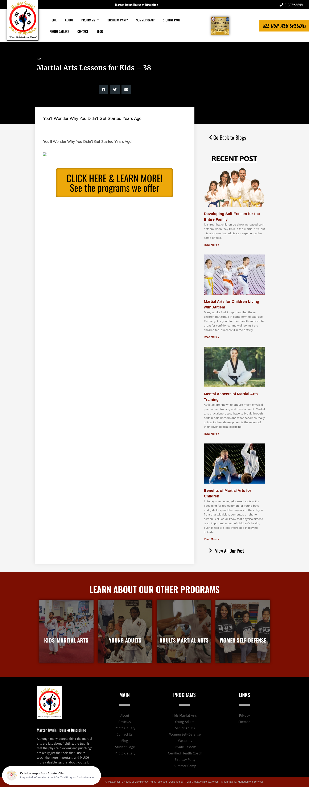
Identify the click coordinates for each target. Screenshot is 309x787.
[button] (103, 89)
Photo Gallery (59, 31)
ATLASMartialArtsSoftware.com (201, 781)
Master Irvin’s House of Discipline (61, 730)
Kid (39, 59)
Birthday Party (117, 20)
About (69, 20)
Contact (82, 31)
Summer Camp (145, 20)
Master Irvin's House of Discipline (136, 4)
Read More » (211, 244)
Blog (99, 31)
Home (53, 20)
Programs (88, 20)
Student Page (171, 20)
